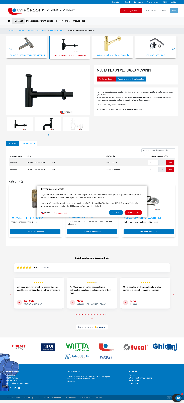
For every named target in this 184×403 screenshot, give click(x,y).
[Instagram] (11, 388)
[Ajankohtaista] (20, 388)
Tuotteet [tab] (13, 143)
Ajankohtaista (73, 371)
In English (126, 2)
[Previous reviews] (10, 295)
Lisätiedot (111, 156)
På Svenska (138, 2)
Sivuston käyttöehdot (32, 398)
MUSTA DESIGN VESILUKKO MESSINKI (81, 30)
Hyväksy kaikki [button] (133, 212)
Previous (11, 49)
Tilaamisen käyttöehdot (52, 398)
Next (173, 49)
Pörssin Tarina (63, 21)
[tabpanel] (20, 124)
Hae (174, 10)
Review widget (84, 327)
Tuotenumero (16, 156)
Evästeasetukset (86, 398)
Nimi (29, 156)
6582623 (13, 169)
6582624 (13, 162)
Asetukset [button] (116, 212)
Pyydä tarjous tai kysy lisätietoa (131, 79)
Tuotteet (18, 21)
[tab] (76, 314)
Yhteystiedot (79, 21)
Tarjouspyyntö (129, 10)
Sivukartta (115, 2)
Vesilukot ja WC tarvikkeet (37, 30)
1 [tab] (48, 135)
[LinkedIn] (16, 388)
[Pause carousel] (92, 318)
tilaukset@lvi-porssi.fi (20, 383)
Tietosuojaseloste (13, 398)
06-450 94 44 (15, 380)
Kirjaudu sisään (170, 2)
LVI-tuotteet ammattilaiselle (39, 21)
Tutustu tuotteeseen (35, 232)
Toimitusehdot (70, 398)
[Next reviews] (173, 295)
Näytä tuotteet (105, 79)
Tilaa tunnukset (152, 2)
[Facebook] (7, 388)
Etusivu (11, 30)
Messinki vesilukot (57, 30)
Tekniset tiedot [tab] (28, 143)
